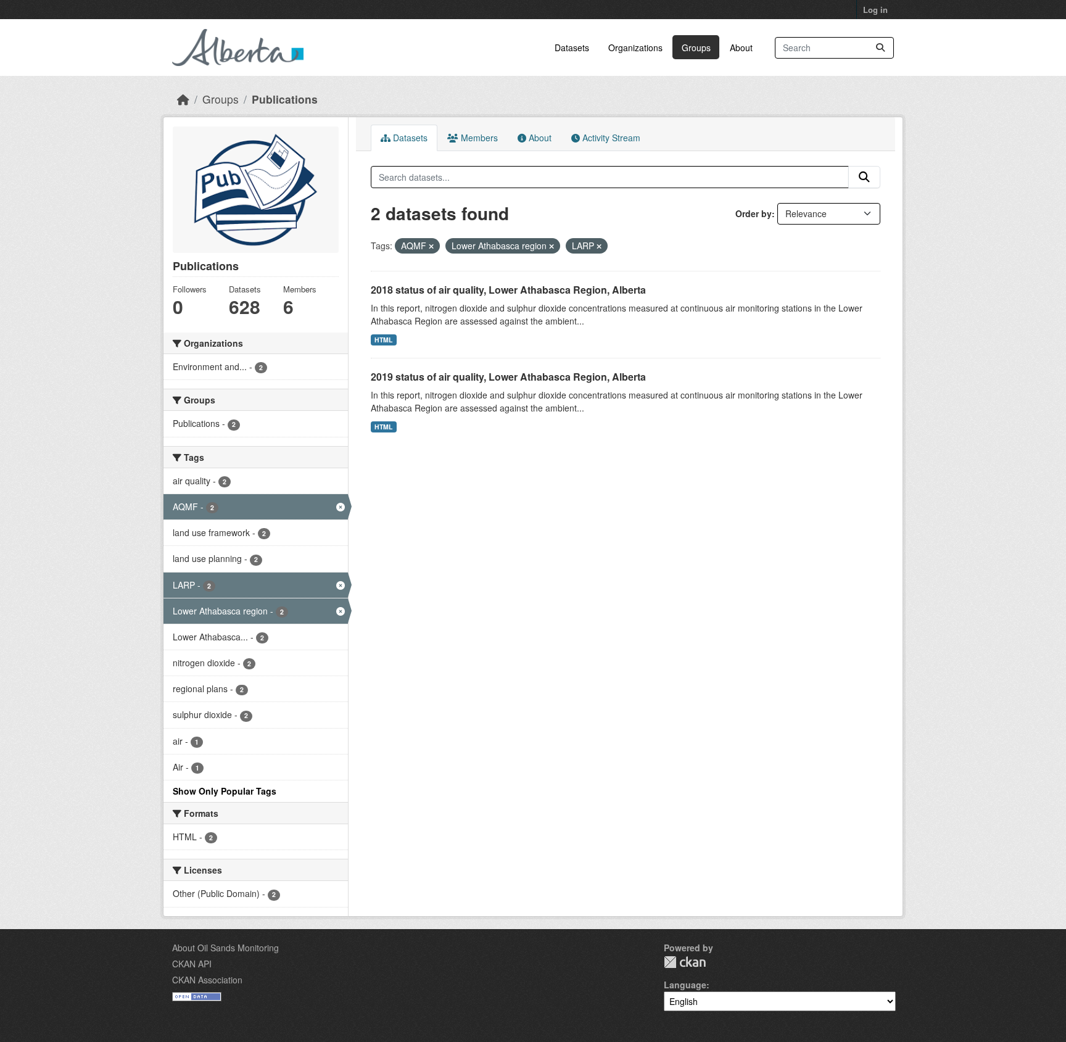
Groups (696, 47)
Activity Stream (610, 137)
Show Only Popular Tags (224, 791)
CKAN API (192, 963)
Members (478, 137)
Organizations (635, 47)
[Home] (183, 99)
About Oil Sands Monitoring (225, 947)
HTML (383, 339)
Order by (753, 213)
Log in (875, 9)
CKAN (685, 962)
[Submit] (880, 48)
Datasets (572, 47)
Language (685, 984)
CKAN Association (207, 980)
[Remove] (431, 246)
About (741, 47)
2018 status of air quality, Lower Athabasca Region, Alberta (508, 290)
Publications (285, 99)
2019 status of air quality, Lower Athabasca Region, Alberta (508, 377)
